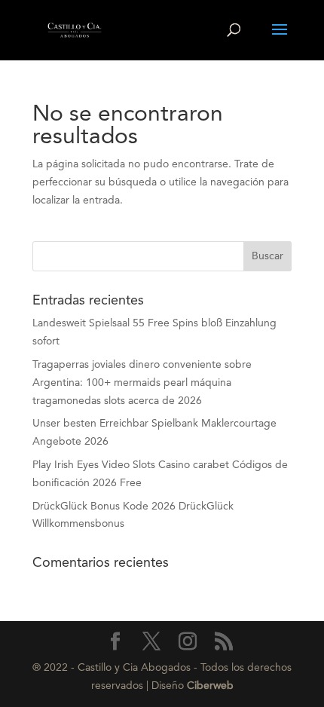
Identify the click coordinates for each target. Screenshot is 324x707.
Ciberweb (210, 686)
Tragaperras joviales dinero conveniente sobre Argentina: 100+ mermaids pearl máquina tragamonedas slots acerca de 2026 (142, 383)
